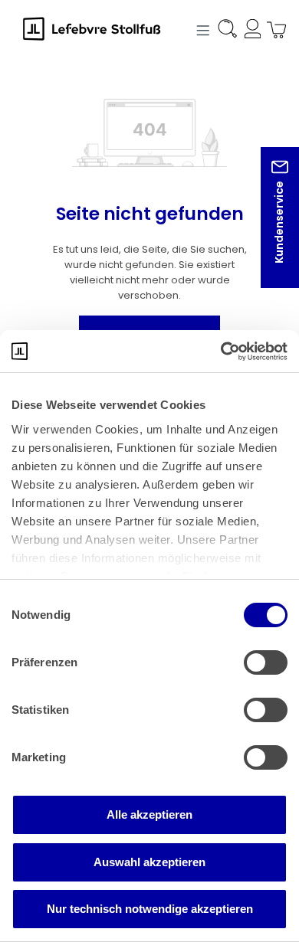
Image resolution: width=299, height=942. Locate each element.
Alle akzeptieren (149, 814)
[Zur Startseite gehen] (99, 28)
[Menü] (201, 29)
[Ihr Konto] (250, 31)
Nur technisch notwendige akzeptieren (150, 908)
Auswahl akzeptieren (149, 861)
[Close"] (268, 229)
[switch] (266, 662)
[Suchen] (226, 31)
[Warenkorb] (272, 31)
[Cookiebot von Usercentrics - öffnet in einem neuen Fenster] (220, 351)
